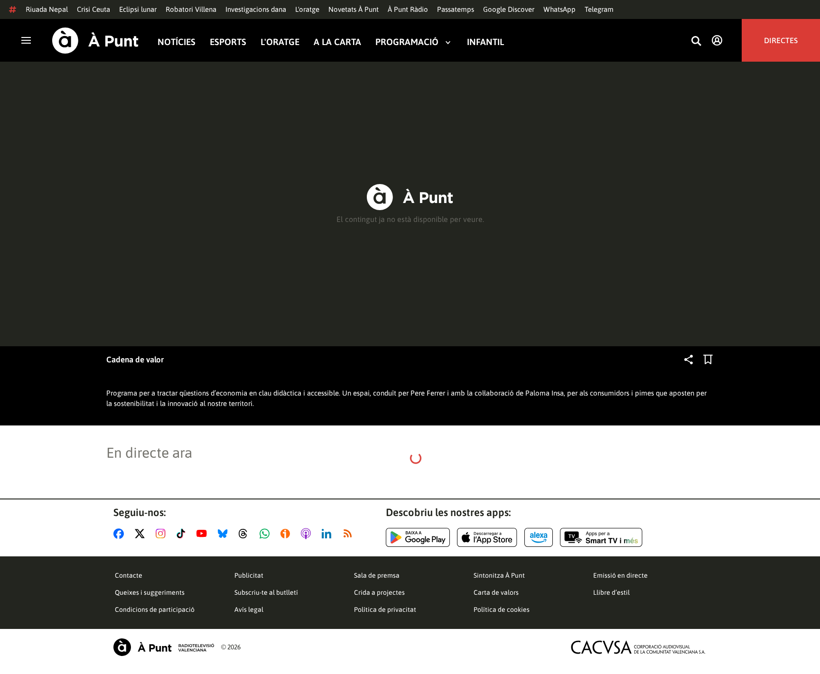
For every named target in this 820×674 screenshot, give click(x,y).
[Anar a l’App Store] (487, 537)
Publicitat (248, 575)
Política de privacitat (385, 609)
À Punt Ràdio (408, 9)
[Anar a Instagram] (162, 533)
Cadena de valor (135, 359)
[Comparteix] (688, 359)
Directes (781, 40)
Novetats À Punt (353, 9)
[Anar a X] (142, 533)
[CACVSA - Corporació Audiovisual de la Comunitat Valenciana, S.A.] (638, 647)
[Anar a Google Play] (418, 537)
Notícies (177, 42)
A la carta (337, 42)
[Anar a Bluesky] (225, 533)
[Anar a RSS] (349, 533)
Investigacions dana (255, 9)
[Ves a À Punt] (95, 41)
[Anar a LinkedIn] (328, 533)
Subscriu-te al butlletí (266, 592)
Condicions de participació (155, 609)
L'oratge (307, 9)
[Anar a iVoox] (287, 533)
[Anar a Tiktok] (183, 533)
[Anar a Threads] (245, 533)
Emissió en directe (620, 575)
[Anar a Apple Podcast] (308, 533)
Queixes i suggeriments (150, 592)
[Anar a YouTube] (203, 533)
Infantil (485, 42)
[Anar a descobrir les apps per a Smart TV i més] (601, 537)
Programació (406, 42)
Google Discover (508, 9)
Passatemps (455, 9)
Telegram (599, 9)
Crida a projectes (379, 592)
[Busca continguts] (696, 41)
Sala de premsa (377, 575)
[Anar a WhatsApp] (266, 533)
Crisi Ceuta (93, 9)
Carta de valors (496, 592)
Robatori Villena (191, 9)
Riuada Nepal (47, 9)
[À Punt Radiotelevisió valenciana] (163, 647)
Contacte (128, 575)
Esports (228, 42)
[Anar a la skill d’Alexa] (538, 537)
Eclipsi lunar (138, 9)
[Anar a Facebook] (120, 533)
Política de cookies (502, 609)
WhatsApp (559, 9)
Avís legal (248, 609)
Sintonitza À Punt (499, 575)
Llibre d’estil (611, 592)
